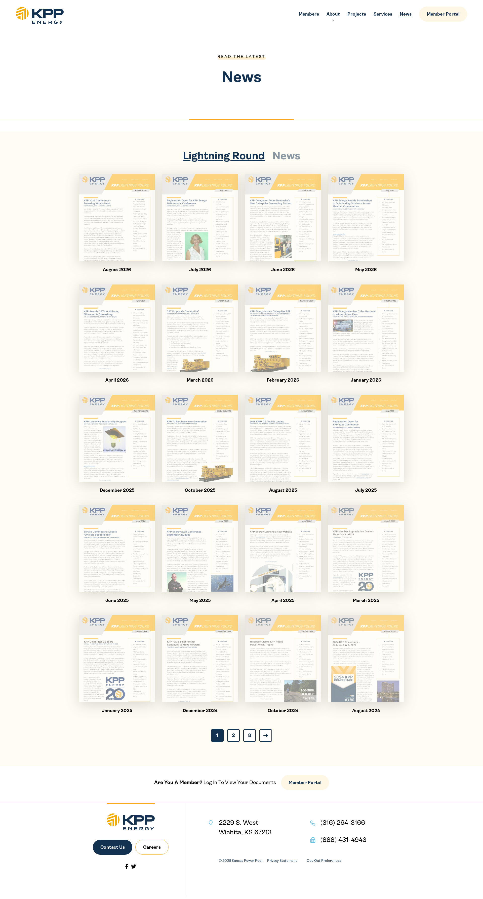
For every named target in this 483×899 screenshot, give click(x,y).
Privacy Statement (282, 861)
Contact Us (112, 847)
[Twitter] (133, 866)
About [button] (333, 14)
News (406, 14)
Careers (152, 847)
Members (309, 14)
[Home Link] (40, 15)
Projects (356, 14)
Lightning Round (224, 156)
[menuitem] (309, 14)
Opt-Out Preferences (324, 861)
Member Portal (443, 14)
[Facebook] (127, 866)
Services (383, 14)
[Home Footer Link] (131, 821)
